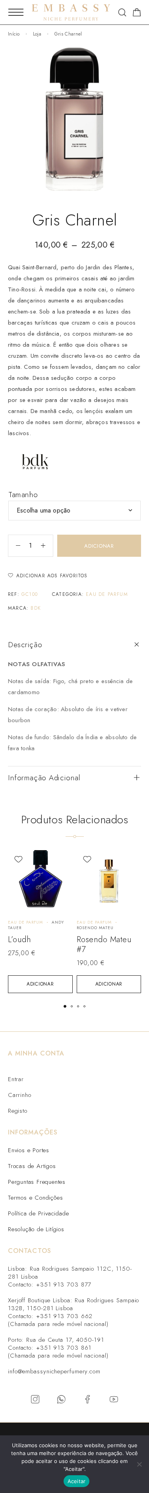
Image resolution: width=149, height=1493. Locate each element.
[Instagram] (35, 1399)
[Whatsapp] (61, 1399)
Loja (37, 34)
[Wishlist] (18, 859)
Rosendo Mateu (95, 928)
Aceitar (77, 1481)
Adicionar (99, 546)
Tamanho (23, 494)
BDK (36, 608)
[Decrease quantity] (14, 545)
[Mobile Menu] (16, 12)
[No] (139, 1464)
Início (14, 34)
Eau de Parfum (107, 594)
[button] (40, 984)
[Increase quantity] (47, 545)
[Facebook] (88, 1399)
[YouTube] (114, 1399)
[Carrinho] (137, 14)
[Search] (122, 12)
